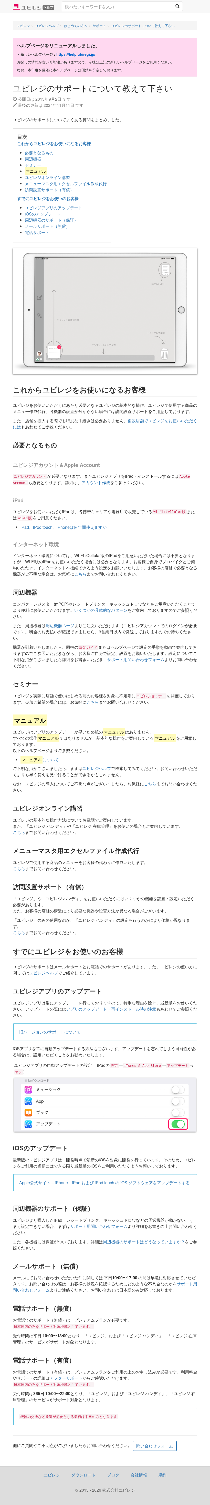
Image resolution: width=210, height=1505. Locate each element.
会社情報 (139, 1475)
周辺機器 (33, 159)
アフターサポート (66, 1378)
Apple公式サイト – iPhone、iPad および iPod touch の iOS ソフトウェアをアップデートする (104, 1183)
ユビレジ (52, 1475)
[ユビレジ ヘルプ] (33, 6)
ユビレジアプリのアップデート (53, 208)
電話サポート (37, 232)
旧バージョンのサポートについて (50, 1032)
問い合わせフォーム (154, 1446)
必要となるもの (39, 153)
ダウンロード (83, 1475)
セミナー (33, 165)
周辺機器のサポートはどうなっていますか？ (144, 1242)
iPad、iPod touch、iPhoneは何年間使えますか (63, 527)
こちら (80, 574)
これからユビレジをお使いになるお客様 (54, 143)
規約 (162, 1475)
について (40, 760)
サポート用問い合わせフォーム (135, 659)
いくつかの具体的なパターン (101, 610)
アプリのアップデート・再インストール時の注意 (111, 1009)
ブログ (113, 1475)
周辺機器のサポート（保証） (51, 220)
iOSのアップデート (42, 214)
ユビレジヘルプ (96, 768)
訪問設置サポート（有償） (49, 190)
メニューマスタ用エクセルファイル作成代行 (66, 183)
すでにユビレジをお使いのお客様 (48, 198)
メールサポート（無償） (47, 226)
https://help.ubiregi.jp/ (75, 54)
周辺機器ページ (60, 625)
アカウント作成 (95, 482)
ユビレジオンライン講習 (47, 177)
